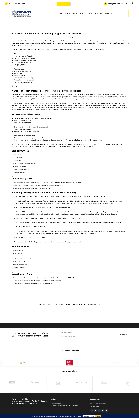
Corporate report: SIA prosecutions (23, 188)
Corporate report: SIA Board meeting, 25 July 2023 (27, 185)
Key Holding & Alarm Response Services (24, 163)
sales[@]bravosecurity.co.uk (97, 403)
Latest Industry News (22, 178)
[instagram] (99, 410)
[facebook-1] (92, 410)
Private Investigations (19, 172)
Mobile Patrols (17, 160)
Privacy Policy (72, 336)
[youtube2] (102, 410)
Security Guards (17, 157)
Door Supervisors (18, 154)
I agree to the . (69, 336)
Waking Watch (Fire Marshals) (21, 169)
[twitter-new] (95, 410)
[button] (2, 362)
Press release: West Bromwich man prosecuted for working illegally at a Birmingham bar (37, 182)
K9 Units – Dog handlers (19, 166)
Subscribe (124, 334)
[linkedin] (106, 410)
